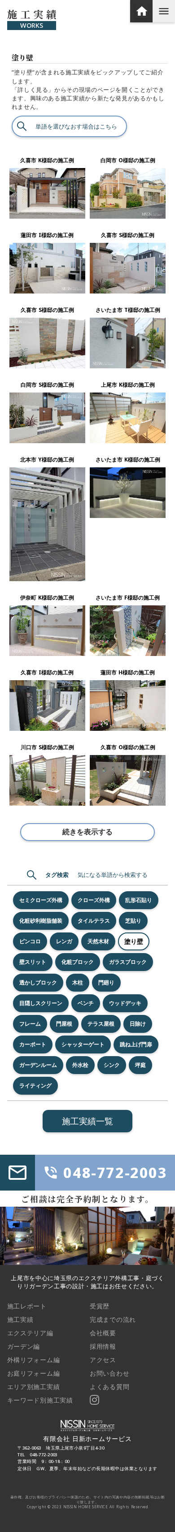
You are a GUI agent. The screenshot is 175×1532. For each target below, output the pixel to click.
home (142, 11)
